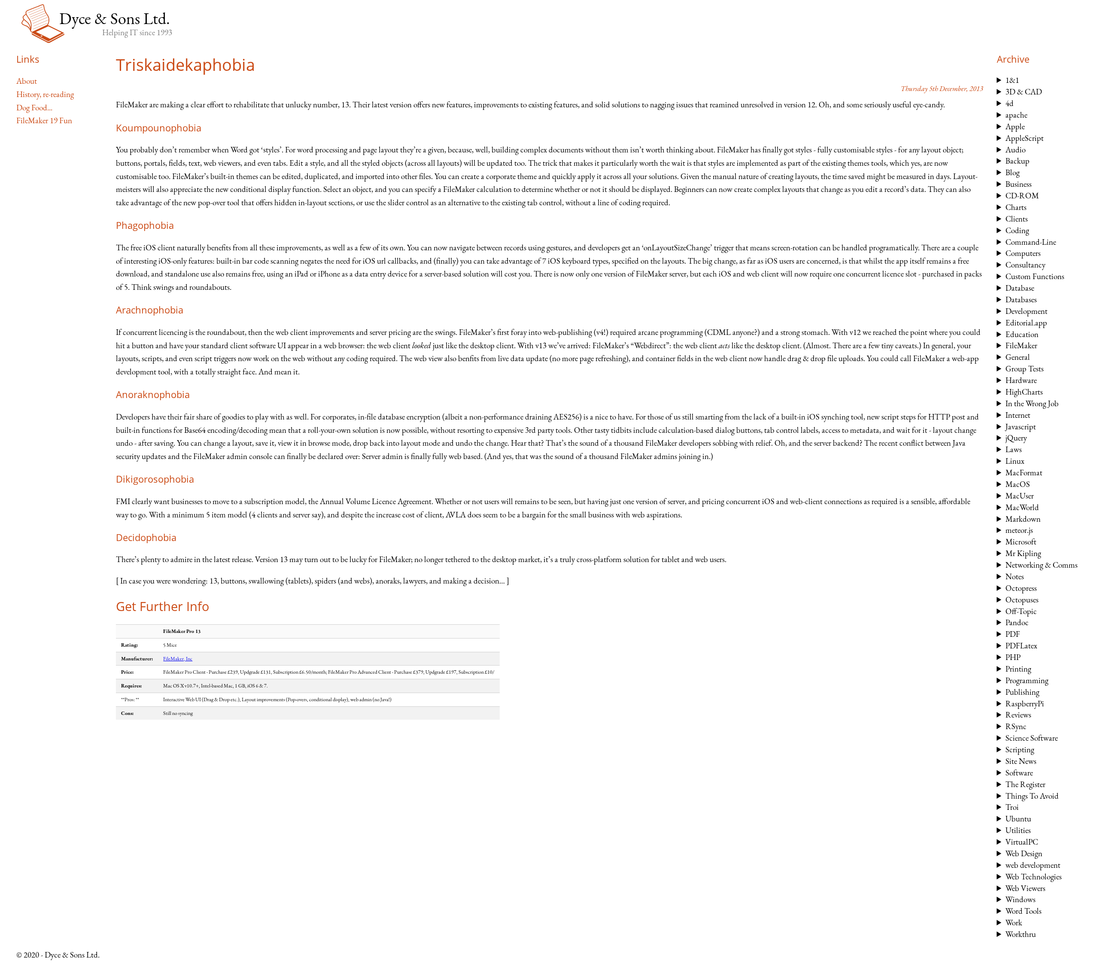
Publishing (1022, 692)
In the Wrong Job (1032, 403)
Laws (1013, 449)
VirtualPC (1021, 841)
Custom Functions (1034, 276)
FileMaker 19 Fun (44, 120)
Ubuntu (1018, 818)
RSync (1015, 726)
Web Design (1023, 853)
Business (1018, 184)
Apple (1015, 126)
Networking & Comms (1041, 564)
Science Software (1031, 738)
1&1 (1012, 80)
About (26, 81)
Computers (1023, 253)
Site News (1020, 761)
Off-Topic (1021, 611)
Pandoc (1017, 622)
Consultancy (1025, 264)
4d (1009, 103)
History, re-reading (45, 94)
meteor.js (1019, 530)
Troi (1012, 807)
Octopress (1021, 588)
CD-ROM (1022, 195)
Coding (1017, 230)
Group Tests (1024, 368)
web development (1032, 865)
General (1017, 357)
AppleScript (1024, 138)
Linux (1014, 461)
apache (1016, 114)
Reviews (1018, 714)
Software (1019, 772)
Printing (1018, 668)
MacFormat (1023, 472)
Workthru (1020, 934)
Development (1026, 311)
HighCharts (1024, 391)
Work (1013, 922)
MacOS (1017, 484)
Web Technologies (1033, 876)
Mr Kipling (1023, 553)
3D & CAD (1023, 91)
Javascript (1020, 426)
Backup (1017, 160)
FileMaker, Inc (177, 658)
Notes (1014, 576)
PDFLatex (1021, 645)
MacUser (1019, 495)
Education (1021, 334)
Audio (1015, 149)
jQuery (1016, 437)
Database (1019, 288)
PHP (1012, 657)
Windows (1020, 899)
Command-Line (1030, 242)
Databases (1021, 299)
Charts (1015, 207)
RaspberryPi (1024, 703)
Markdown (1023, 519)
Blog (1012, 172)
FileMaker (1021, 345)
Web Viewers (1025, 888)
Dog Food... (34, 107)
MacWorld (1022, 507)
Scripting (1019, 749)
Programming (1026, 680)
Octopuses (1021, 599)
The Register (1025, 784)
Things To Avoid (1032, 796)
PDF (1012, 634)
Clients (1016, 218)
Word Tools (1023, 911)
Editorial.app (1026, 322)
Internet (1017, 415)
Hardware (1021, 380)
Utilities (1018, 830)
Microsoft (1020, 541)
